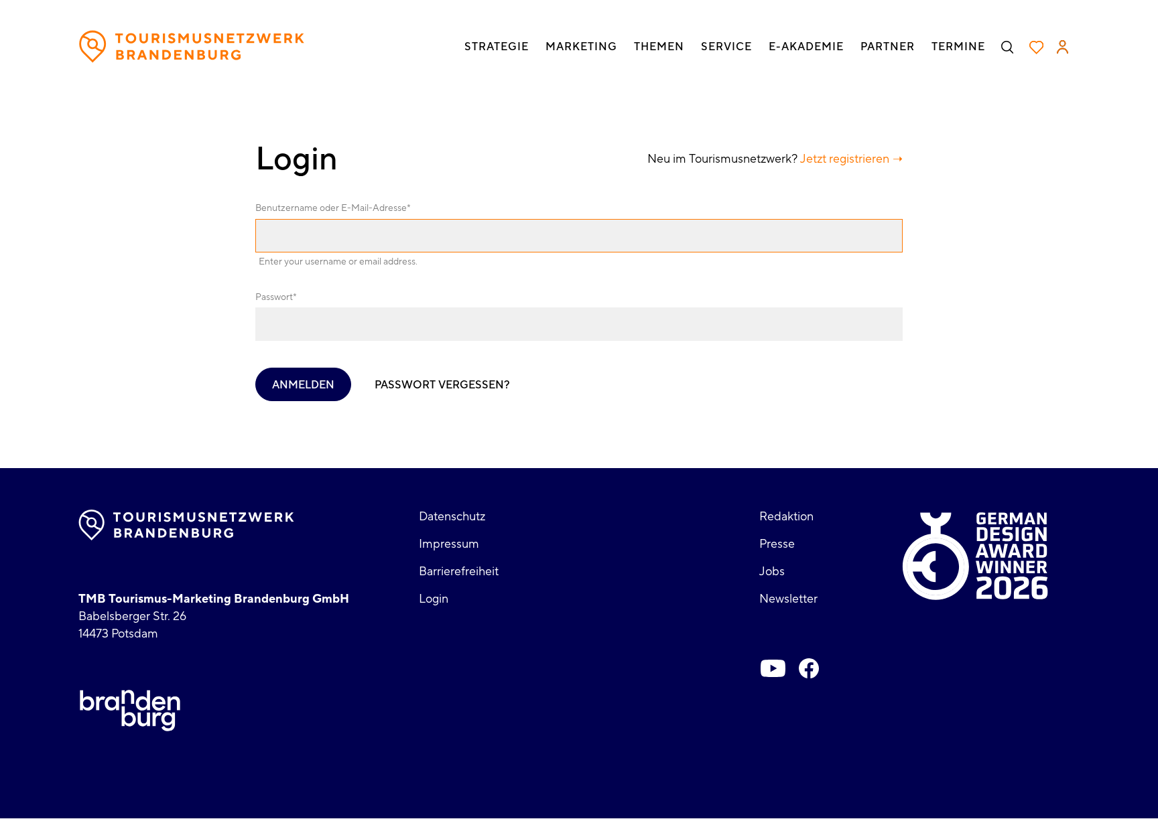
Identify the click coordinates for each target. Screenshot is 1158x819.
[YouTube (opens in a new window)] (772, 668)
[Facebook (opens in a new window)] (808, 668)
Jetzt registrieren (844, 159)
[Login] (1062, 47)
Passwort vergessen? (442, 385)
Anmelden (303, 385)
